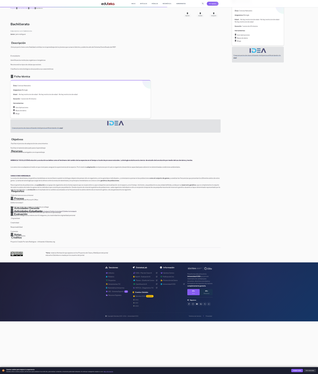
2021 (136, 303)
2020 (137, 306)
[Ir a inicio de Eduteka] (108, 3)
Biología (31, 8)
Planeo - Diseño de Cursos (145, 280)
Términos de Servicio (195, 316)
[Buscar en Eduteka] (203, 4)
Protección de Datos (170, 280)
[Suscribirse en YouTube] (197, 304)
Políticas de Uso (168, 277)
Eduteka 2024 (143, 296)
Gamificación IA (141, 284)
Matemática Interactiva (116, 288)
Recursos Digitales (114, 295)
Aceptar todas (297, 370)
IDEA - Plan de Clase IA (144, 273)
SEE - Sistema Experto (117, 291)
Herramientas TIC (114, 284)
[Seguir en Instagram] (193, 304)
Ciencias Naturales (23, 8)
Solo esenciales (310, 370)
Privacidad (209, 316)
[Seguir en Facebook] (189, 304)
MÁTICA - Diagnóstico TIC (144, 288)
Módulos (111, 277)
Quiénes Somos (168, 273)
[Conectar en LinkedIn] (201, 304)
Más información (108, 371)
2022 (137, 300)
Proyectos (112, 280)
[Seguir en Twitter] (205, 304)
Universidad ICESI (169, 284)
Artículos (111, 273)
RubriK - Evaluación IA (142, 277)
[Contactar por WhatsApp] (209, 304)
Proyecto (13, 8)
